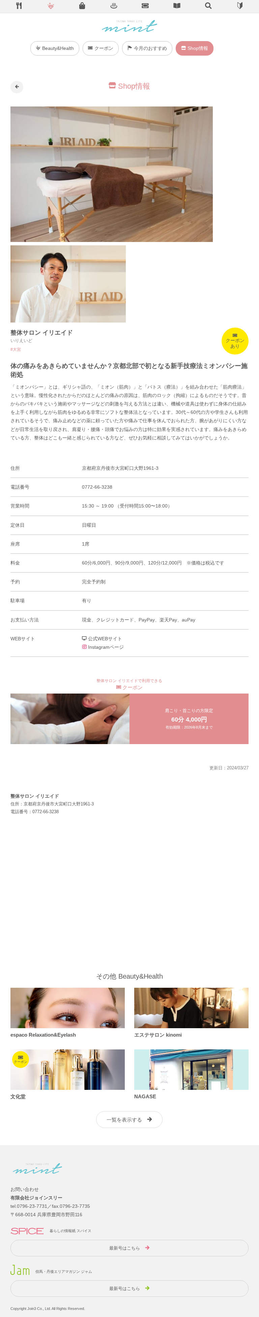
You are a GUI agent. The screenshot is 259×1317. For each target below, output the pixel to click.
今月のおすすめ (150, 48)
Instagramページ (105, 647)
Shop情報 (198, 48)
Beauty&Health (58, 48)
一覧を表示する (124, 1120)
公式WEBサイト (104, 638)
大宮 (17, 349)
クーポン (103, 48)
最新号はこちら (124, 1248)
